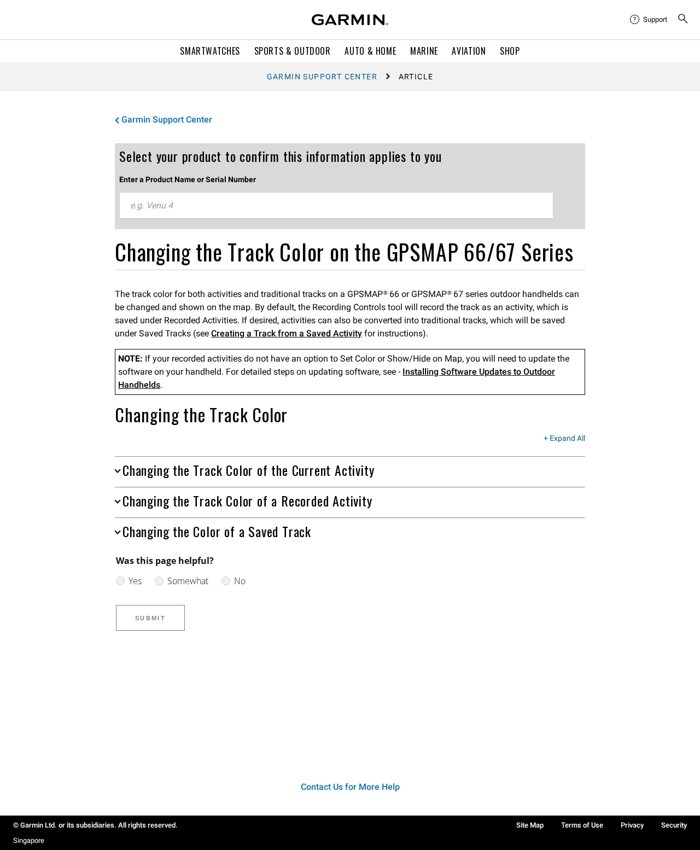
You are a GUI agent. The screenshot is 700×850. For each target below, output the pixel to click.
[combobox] (336, 205)
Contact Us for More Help (350, 787)
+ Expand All (564, 438)
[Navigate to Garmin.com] (350, 19)
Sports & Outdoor (292, 50)
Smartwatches (210, 50)
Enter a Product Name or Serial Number (187, 179)
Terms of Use (582, 825)
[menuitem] (649, 19)
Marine (424, 50)
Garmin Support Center (322, 76)
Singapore (28, 840)
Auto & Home (370, 50)
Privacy (632, 825)
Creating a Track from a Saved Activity (286, 333)
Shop (510, 50)
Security (674, 825)
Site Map (530, 825)
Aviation (469, 50)
